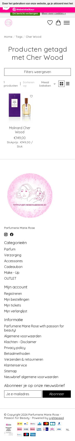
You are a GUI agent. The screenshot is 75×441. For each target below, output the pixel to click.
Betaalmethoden (17, 353)
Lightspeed (56, 418)
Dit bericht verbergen (25, 13)
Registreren (13, 294)
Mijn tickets (12, 305)
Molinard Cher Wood (19, 130)
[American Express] (33, 435)
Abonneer (56, 394)
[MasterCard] (46, 424)
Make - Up (11, 272)
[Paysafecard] (19, 435)
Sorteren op (28, 84)
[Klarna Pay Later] (19, 429)
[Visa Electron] (39, 429)
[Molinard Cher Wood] (19, 107)
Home (8, 36)
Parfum (9, 249)
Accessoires (13, 261)
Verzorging (12, 255)
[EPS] (52, 429)
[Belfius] (32, 424)
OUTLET (10, 278)
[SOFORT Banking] (32, 429)
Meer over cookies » (54, 13)
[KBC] (39, 424)
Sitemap (10, 371)
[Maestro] (26, 435)
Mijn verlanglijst (15, 311)
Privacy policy (14, 348)
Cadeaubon (13, 267)
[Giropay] (45, 429)
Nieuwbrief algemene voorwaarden (31, 377)
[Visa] (59, 429)
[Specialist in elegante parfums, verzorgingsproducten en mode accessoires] (8, 22)
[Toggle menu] (66, 23)
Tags (19, 36)
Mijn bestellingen (16, 299)
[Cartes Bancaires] (52, 424)
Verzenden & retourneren (23, 359)
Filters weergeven (37, 72)
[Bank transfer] (26, 429)
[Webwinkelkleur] (8, 434)
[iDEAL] (19, 424)
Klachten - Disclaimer (20, 342)
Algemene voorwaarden (22, 336)
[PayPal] (59, 424)
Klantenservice (15, 365)
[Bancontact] (26, 424)
